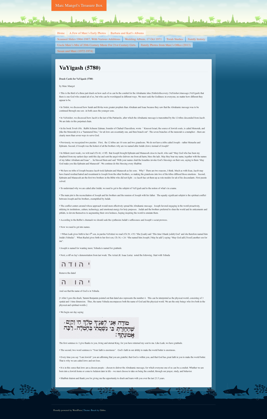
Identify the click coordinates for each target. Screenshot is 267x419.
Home (61, 33)
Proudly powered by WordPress (67, 410)
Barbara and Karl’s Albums (127, 33)
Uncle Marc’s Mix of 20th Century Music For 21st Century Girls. (96, 45)
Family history (196, 39)
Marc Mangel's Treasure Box (79, 5)
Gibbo (103, 410)
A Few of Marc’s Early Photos (87, 33)
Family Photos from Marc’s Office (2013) (166, 45)
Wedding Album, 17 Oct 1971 (143, 39)
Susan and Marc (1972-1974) (75, 51)
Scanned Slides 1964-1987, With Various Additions (88, 39)
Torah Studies (175, 39)
